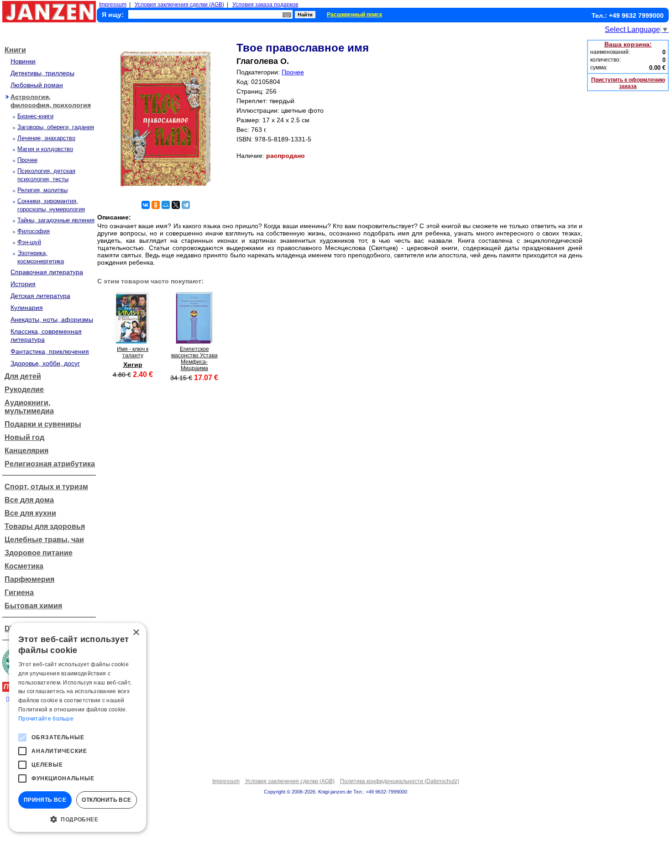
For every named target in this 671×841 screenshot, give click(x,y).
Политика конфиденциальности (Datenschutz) (399, 781)
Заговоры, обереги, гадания (55, 127)
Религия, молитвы (42, 190)
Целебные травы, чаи (44, 539)
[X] (176, 205)
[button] (77, 819)
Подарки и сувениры (43, 424)
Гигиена (19, 592)
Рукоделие (24, 389)
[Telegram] (186, 205)
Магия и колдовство (45, 149)
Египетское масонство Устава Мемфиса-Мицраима (194, 358)
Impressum (112, 4)
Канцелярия (26, 450)
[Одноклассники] (156, 205)
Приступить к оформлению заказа (628, 83)
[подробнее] (132, 341)
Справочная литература (46, 272)
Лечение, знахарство (46, 138)
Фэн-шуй (29, 242)
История (23, 283)
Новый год (24, 437)
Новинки (23, 61)
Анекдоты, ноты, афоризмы (51, 319)
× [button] (135, 632)
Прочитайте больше (45, 719)
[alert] (77, 727)
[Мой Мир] (166, 205)
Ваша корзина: (628, 44)
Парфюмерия (29, 579)
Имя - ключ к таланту (132, 352)
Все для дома (29, 500)
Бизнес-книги (35, 116)
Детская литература (40, 295)
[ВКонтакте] (146, 205)
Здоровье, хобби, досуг (45, 363)
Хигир (132, 364)
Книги (15, 50)
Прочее (27, 160)
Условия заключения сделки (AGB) (179, 4)
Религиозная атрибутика (50, 464)
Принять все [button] (45, 800)
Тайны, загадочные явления (55, 220)
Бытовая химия (33, 606)
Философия (33, 231)
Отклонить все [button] (106, 800)
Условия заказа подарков (265, 4)
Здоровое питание (39, 553)
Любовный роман (36, 85)
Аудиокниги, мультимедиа (29, 407)
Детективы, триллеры (42, 73)
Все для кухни (30, 513)
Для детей (23, 376)
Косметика (24, 566)
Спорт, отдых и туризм (46, 487)
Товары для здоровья (45, 526)
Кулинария (26, 307)
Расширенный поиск (354, 14)
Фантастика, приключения (49, 351)
